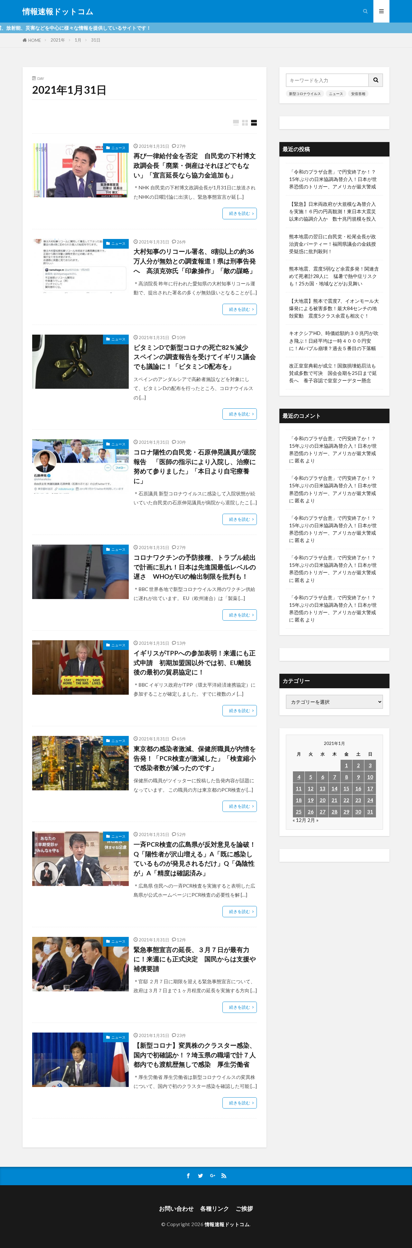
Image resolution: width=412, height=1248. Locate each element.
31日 (95, 40)
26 (311, 812)
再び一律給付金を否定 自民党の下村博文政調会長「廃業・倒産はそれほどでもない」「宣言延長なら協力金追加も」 (195, 165)
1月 (78, 40)
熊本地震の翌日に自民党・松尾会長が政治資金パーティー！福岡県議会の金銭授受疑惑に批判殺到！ (332, 243)
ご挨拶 (244, 1208)
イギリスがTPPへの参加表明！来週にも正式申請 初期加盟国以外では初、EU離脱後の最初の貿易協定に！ (195, 662)
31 (370, 812)
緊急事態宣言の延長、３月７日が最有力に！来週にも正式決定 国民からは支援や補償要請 (195, 959)
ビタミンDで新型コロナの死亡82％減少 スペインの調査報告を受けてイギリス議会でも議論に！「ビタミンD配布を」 (195, 356)
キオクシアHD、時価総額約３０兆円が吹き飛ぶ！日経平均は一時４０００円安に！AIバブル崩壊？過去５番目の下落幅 (334, 340)
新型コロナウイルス (305, 93)
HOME (34, 40)
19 (311, 800)
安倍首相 (358, 93)
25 (299, 812)
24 (370, 800)
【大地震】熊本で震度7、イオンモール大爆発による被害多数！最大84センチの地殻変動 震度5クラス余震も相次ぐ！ (334, 308)
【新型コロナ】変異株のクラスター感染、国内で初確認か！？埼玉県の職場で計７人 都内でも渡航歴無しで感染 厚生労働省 (195, 1054)
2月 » (313, 820)
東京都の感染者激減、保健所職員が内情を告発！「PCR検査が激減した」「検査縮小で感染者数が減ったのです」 (195, 758)
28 (334, 812)
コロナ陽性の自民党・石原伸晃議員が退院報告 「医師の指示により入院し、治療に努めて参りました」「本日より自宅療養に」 (195, 466)
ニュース (118, 148)
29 (346, 812)
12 (311, 788)
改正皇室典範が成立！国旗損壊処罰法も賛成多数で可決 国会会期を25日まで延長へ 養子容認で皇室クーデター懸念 (333, 373)
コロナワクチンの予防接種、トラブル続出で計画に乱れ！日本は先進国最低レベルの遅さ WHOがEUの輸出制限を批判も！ (195, 566)
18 (299, 800)
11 (299, 788)
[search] (376, 80)
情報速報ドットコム (58, 11)
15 (346, 788)
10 (370, 777)
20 (322, 800)
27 (322, 812)
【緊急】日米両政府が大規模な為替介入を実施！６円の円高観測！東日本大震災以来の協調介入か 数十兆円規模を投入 (332, 211)
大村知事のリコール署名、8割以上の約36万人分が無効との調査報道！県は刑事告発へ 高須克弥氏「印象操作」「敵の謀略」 (195, 260)
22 (346, 800)
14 (334, 788)
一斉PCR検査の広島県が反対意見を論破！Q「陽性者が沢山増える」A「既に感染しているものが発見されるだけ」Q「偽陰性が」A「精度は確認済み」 (195, 858)
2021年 (58, 40)
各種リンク (214, 1208)
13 (322, 788)
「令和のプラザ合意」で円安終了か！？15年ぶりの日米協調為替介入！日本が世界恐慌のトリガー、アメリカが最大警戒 (333, 179)
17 (370, 788)
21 (334, 800)
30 (358, 812)
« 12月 (299, 820)
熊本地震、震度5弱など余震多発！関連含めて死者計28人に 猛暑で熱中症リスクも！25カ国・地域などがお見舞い (334, 276)
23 (358, 800)
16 (358, 788)
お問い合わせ (176, 1208)
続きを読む (239, 213)
